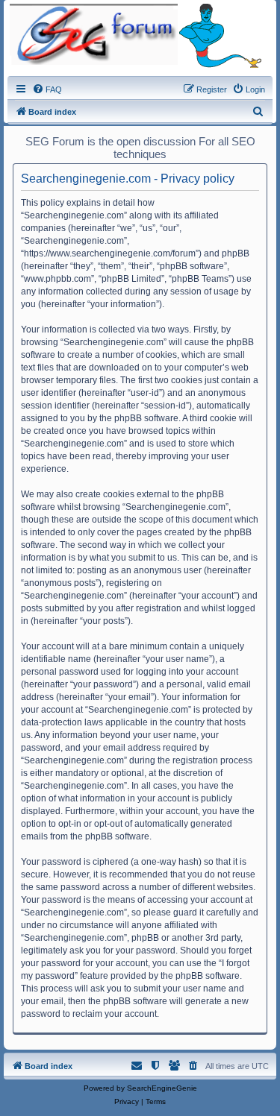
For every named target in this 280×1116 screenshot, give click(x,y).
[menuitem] (47, 89)
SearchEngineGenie (162, 1088)
